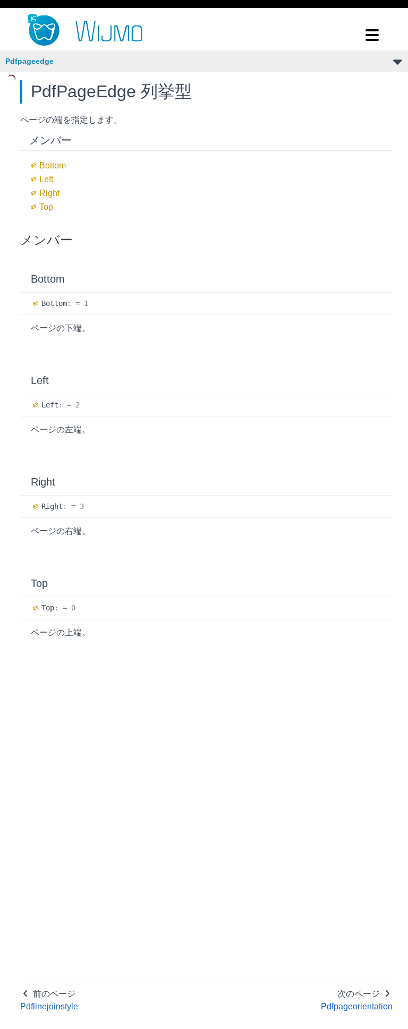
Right (49, 193)
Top (46, 206)
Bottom (52, 165)
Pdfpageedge (29, 61)
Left (46, 179)
